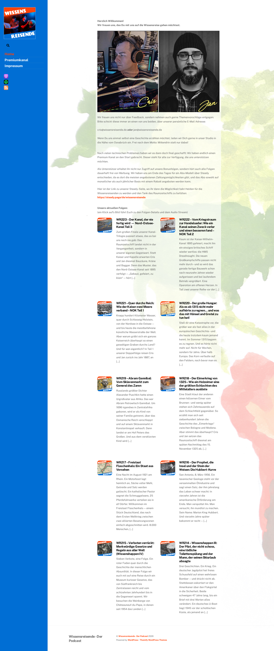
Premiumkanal (16, 60)
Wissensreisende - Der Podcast (133, 636)
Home (9, 54)
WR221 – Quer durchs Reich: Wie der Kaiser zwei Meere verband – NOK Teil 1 (135, 306)
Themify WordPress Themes (153, 640)
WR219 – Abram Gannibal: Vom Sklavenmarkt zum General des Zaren (133, 381)
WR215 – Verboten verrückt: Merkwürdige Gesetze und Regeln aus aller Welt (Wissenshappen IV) (135, 548)
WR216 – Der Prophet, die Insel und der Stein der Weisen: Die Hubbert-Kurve (197, 466)
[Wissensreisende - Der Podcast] (20, 37)
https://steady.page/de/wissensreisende (121, 197)
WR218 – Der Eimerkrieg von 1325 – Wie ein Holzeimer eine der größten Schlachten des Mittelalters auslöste (199, 383)
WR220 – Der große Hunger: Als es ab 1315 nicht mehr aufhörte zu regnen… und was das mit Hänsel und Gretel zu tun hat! (199, 310)
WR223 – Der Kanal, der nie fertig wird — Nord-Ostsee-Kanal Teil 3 (135, 223)
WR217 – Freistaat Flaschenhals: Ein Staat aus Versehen (134, 466)
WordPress (133, 640)
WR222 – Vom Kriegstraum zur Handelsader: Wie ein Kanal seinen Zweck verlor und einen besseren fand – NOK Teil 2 (197, 227)
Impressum (14, 66)
